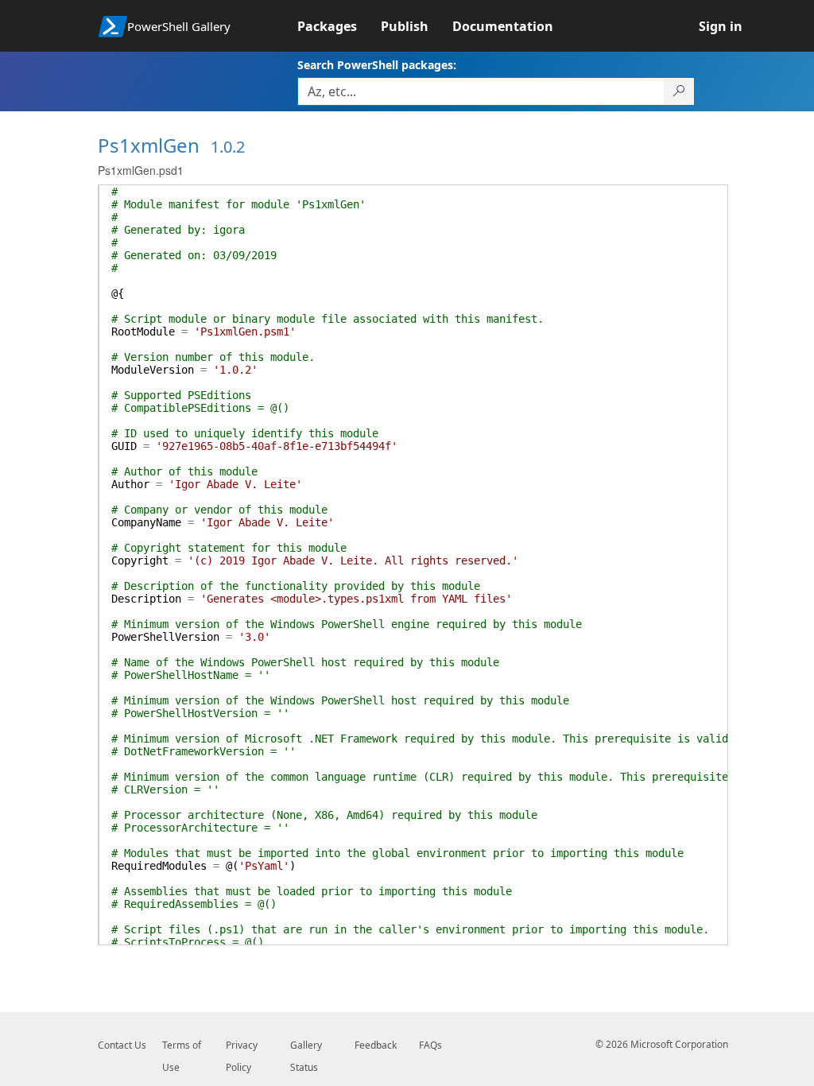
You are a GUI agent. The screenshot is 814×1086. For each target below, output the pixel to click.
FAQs (430, 1045)
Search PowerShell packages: (376, 64)
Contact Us (122, 1045)
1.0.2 (228, 146)
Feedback (376, 1045)
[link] (339, 26)
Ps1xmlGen (149, 145)
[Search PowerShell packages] (679, 91)
